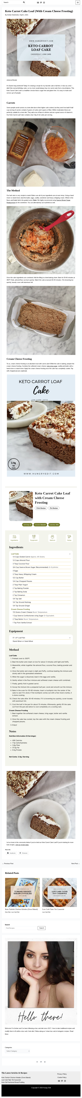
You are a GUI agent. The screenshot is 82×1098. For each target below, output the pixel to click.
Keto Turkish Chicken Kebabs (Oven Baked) (21, 909)
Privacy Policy (62, 1074)
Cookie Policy (62, 1077)
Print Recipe (41, 508)
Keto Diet (7, 912)
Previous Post (7, 863)
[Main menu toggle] (78, 2)
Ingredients (14, 540)
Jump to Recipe (12, 80)
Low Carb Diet (15, 912)
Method (52, 540)
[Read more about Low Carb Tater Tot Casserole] (59, 892)
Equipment (34, 540)
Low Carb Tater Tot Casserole (53, 909)
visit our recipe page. (22, 845)
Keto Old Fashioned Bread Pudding (13, 1082)
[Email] (38, 2)
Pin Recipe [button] (54, 508)
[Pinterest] (41, 2)
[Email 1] (59, 1081)
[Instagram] (44, 2)
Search (41, 928)
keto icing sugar (52, 366)
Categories (8, 1047)
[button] (70, 554)
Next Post (75, 863)
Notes (69, 540)
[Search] (24, 2)
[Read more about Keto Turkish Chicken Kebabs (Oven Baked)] (22, 892)
